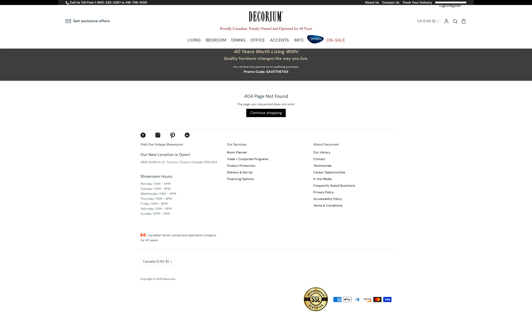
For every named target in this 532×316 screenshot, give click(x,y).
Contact (319, 159)
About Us (372, 2)
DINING (238, 40)
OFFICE (257, 40)
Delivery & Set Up (239, 172)
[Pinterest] (172, 137)
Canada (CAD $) (156, 261)
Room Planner (237, 152)
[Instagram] (157, 136)
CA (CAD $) (426, 21)
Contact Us (390, 2)
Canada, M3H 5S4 (204, 162)
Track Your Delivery (417, 2)
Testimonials (322, 166)
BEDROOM (216, 40)
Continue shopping (266, 112)
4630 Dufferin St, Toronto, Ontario (165, 162)
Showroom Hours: (156, 176)
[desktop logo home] (266, 21)
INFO (299, 40)
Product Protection (241, 166)
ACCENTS (279, 40)
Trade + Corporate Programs (247, 159)
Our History (321, 152)
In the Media (322, 179)
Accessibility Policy (327, 199)
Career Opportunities (329, 172)
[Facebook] (143, 137)
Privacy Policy (323, 192)
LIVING (194, 40)
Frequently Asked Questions (334, 186)
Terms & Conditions (327, 205)
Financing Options (240, 179)
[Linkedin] (187, 136)
